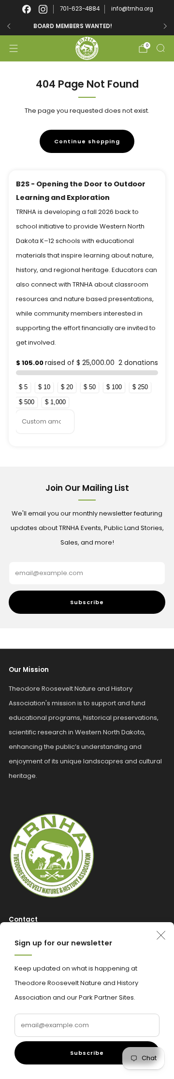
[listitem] (87, 26)
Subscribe (87, 1053)
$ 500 (26, 402)
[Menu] (13, 48)
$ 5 (23, 387)
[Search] (160, 48)
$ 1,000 (55, 402)
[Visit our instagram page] (43, 9)
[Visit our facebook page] (26, 9)
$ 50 (90, 387)
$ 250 (140, 387)
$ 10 (44, 387)
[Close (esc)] (161, 935)
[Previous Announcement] (8, 26)
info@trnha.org (132, 9)
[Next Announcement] (165, 26)
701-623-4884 (80, 9)
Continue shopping (87, 141)
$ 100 (114, 387)
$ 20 (67, 387)
